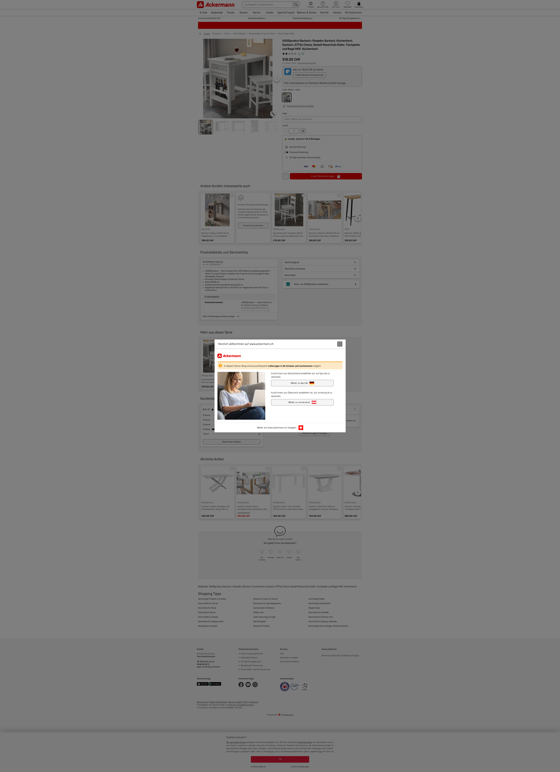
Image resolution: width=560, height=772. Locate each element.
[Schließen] (339, 344)
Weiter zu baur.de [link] (299, 383)
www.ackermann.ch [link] (277, 428)
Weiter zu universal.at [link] (299, 402)
